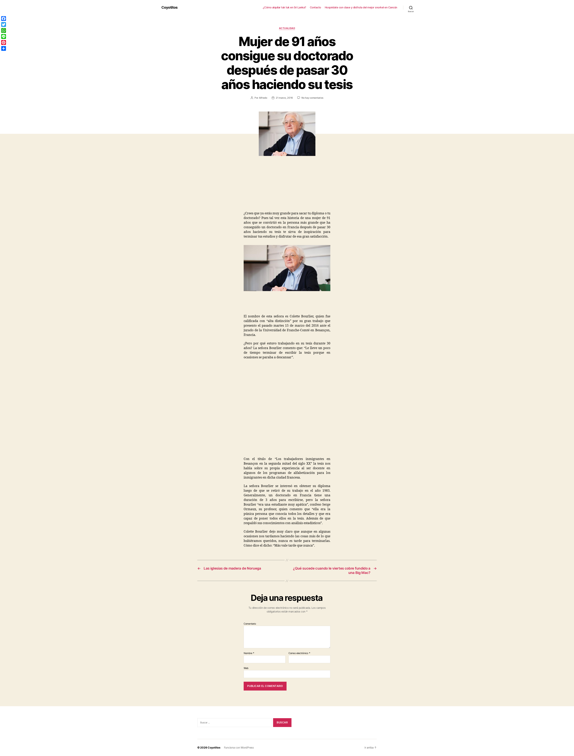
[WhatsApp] (4, 30)
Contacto (315, 7)
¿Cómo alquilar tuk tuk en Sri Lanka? (284, 7)
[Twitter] (4, 25)
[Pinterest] (4, 42)
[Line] (4, 36)
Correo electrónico (299, 653)
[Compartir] (4, 48)
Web (246, 668)
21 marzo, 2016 (284, 97)
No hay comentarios (312, 97)
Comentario (250, 624)
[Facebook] (4, 19)
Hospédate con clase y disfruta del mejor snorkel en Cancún (361, 7)
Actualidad (287, 28)
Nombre (249, 653)
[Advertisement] (43, 189)
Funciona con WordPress (239, 747)
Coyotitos (169, 7)
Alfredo (263, 97)
